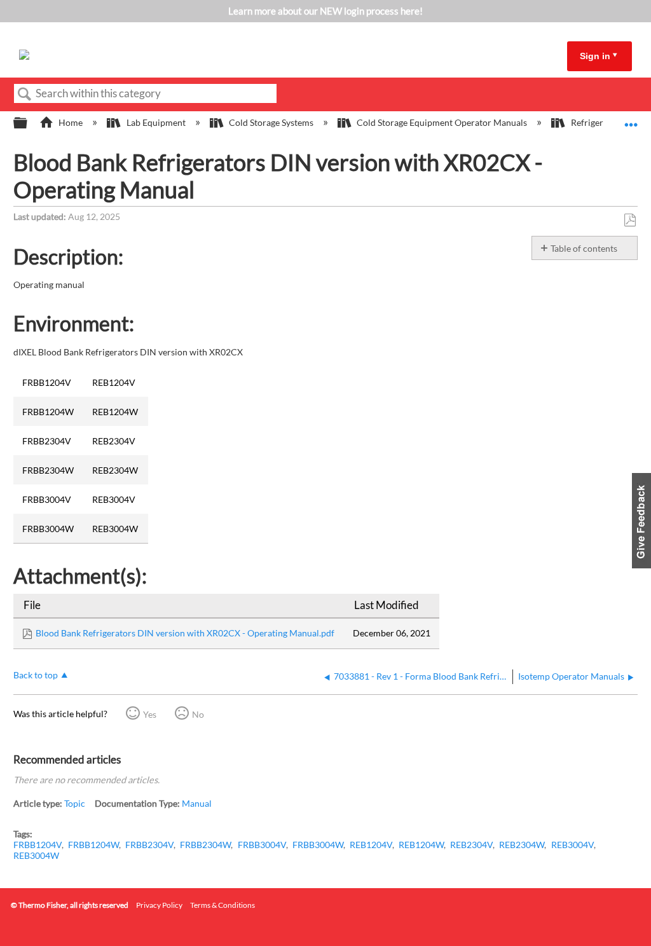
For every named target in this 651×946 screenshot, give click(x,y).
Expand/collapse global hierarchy (28, 123)
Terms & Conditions (222, 905)
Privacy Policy (159, 905)
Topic (74, 803)
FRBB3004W (317, 844)
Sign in (595, 56)
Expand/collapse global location (631, 119)
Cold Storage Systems (271, 122)
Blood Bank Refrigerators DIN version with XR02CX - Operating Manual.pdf (185, 632)
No (198, 714)
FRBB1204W (93, 844)
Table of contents (584, 248)
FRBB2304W (205, 844)
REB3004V (572, 844)
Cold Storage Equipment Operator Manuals (442, 122)
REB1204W (421, 844)
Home (71, 122)
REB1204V (371, 844)
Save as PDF (630, 220)
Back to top (35, 675)
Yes (149, 714)
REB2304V (471, 844)
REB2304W (521, 844)
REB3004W (36, 855)
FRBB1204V (37, 844)
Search (24, 94)
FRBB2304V (149, 844)
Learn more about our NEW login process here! (325, 11)
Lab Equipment (156, 122)
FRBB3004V (262, 844)
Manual (197, 803)
